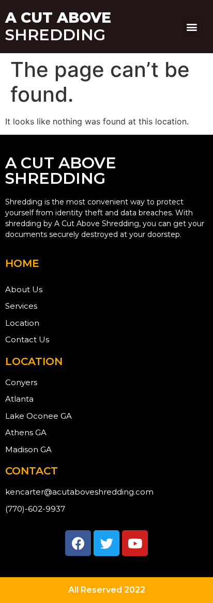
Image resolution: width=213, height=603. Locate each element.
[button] (191, 26)
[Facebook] (78, 543)
